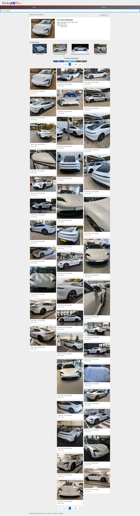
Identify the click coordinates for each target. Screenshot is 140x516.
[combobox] (70, 10)
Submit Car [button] (104, 15)
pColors (103, 7)
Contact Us (50, 513)
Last (80, 64)
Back (32, 14)
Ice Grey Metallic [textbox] (5, 10)
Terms (56, 513)
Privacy (61, 513)
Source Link (33, 93)
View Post (33, 91)
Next (75, 64)
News (34, 7)
